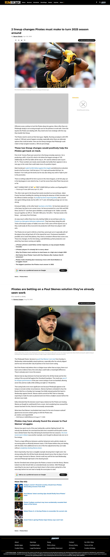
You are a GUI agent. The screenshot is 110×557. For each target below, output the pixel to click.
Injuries (56, 2)
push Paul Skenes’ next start (46, 359)
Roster (50, 2)
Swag (49, 542)
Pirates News (24, 276)
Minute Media (12, 552)
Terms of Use (88, 545)
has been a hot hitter (45, 206)
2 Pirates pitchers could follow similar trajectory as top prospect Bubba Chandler (40, 246)
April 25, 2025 (38, 189)
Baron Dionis (18, 36)
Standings (44, 2)
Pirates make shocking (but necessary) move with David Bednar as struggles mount (39, 260)
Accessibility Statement (54, 548)
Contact (71, 542)
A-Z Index (72, 548)
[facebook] (96, 2)
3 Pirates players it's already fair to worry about (32, 249)
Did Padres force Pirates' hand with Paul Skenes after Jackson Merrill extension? (39, 256)
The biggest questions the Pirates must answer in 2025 (35, 264)
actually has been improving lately (46, 197)
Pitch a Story (51, 545)
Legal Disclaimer (35, 548)
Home (16, 276)
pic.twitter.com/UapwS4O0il (24, 415)
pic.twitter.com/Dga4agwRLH (57, 187)
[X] (100, 2)
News (23, 2)
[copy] (24, 40)
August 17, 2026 (40, 417)
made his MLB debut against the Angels (38, 168)
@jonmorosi (18, 412)
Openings (33, 542)
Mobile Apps (19, 545)
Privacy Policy (73, 545)
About (17, 542)
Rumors (29, 2)
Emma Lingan (18, 299)
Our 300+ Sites (89, 542)
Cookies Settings (89, 548)
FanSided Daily (34, 545)
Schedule (36, 2)
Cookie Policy (19, 548)
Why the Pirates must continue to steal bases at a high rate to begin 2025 (41, 252)
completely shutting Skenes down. (31, 448)
